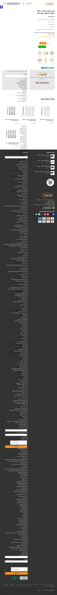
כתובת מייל (26, 590)
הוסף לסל (43, 45)
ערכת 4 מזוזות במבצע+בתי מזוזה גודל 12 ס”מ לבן (46, 150)
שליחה (16, 448)
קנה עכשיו (42, 48)
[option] (15, 82)
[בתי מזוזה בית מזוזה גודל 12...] (56, 297)
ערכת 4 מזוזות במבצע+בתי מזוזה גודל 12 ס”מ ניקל (12, 150)
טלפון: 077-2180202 (49, 232)
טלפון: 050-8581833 (49, 234)
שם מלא (25, 76)
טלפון (25, 80)
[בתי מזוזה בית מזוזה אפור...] (1, 297)
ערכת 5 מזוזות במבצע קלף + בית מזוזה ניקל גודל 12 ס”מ (12, 174)
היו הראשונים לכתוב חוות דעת (28, 122)
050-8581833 (42, 85)
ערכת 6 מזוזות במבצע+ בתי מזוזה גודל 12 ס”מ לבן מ (29, 150)
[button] (1, 7)
